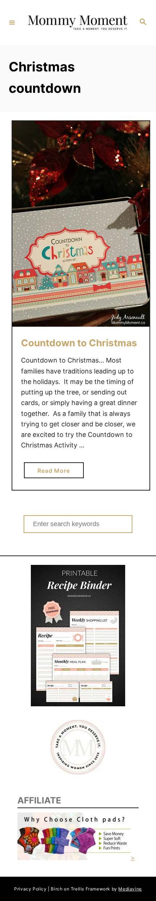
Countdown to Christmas (79, 342)
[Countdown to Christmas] (80, 224)
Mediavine (129, 889)
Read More (56, 472)
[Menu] (12, 22)
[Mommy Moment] (77, 22)
